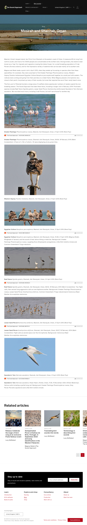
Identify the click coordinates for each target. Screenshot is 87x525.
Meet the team (68, 497)
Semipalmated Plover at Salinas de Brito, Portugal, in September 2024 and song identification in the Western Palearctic (32, 437)
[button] (28, 3)
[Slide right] (82, 455)
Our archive (47, 495)
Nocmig (26, 495)
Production (47, 497)
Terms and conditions (50, 520)
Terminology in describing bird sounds (69, 433)
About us (66, 495)
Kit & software (8, 497)
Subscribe (74, 480)
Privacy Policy (62, 520)
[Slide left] (78, 455)
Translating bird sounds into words (51, 432)
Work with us (48, 499)
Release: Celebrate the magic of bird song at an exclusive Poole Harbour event (13, 434)
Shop (25, 499)
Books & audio (8, 499)
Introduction (8, 495)
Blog (25, 497)
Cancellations (75, 520)
